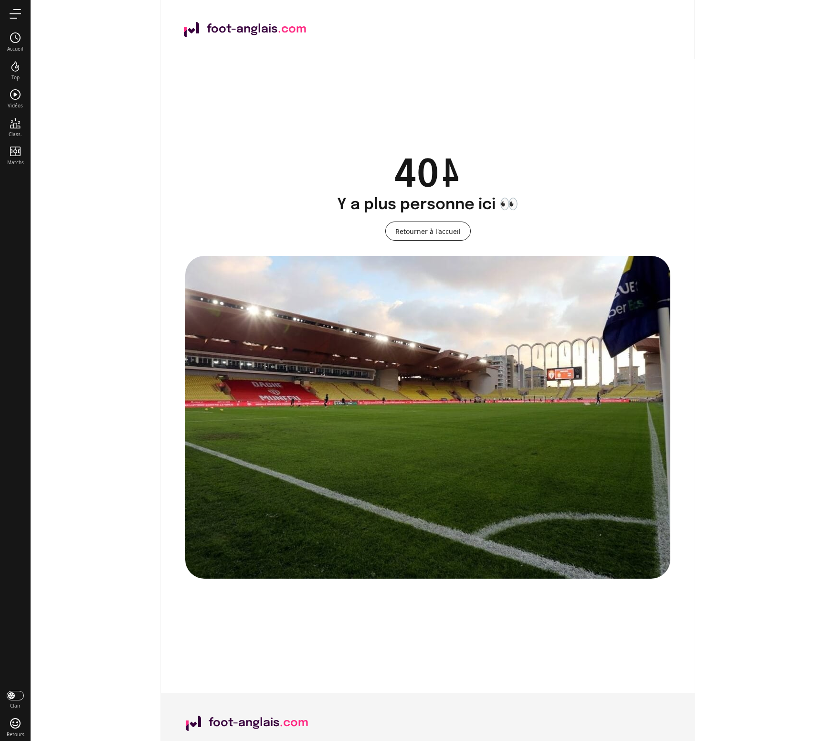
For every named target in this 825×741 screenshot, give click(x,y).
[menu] (15, 13)
